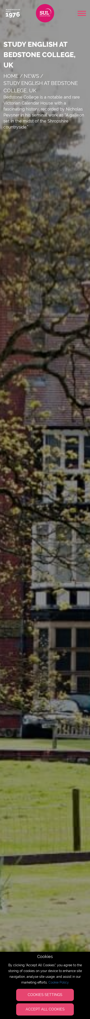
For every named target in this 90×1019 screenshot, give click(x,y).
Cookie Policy (58, 982)
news (31, 76)
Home (10, 76)
